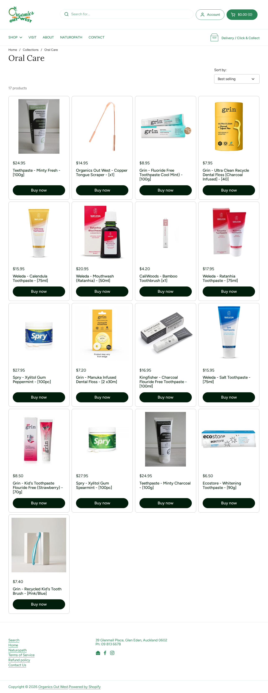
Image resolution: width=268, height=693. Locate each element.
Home (12, 50)
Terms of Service (21, 655)
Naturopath (17, 650)
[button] (242, 14)
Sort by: (220, 70)
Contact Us (17, 665)
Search (13, 640)
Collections (31, 50)
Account (213, 15)
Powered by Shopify (85, 687)
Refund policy (19, 660)
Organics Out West (53, 687)
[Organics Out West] (21, 14)
